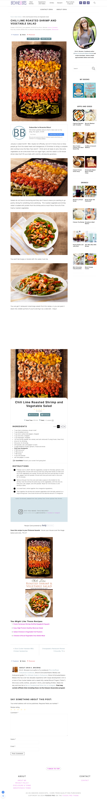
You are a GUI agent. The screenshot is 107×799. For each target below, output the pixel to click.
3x (64, 426)
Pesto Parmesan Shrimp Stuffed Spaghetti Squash (31, 624)
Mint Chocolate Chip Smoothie (77, 267)
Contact (85, 780)
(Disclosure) (55, 29)
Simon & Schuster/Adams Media (83, 53)
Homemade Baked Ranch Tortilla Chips (90, 171)
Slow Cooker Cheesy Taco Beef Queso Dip (78, 147)
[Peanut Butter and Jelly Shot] (78, 236)
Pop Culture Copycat (70, 2)
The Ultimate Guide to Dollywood (36, 675)
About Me (22, 780)
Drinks (52, 3)
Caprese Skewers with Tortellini (78, 124)
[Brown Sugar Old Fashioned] (90, 191)
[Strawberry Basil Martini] (90, 214)
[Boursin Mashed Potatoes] (90, 115)
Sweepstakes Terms (22, 788)
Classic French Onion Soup (77, 170)
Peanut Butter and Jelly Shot (78, 245)
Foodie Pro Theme (70, 795)
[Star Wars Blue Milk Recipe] (90, 236)
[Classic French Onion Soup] (78, 162)
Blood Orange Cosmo (89, 267)
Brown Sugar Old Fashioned (90, 200)
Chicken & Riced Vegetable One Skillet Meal (29, 635)
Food (12, 16)
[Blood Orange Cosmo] (90, 259)
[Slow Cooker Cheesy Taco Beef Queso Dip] (78, 138)
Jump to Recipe (33, 38)
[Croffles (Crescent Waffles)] (90, 138)
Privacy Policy (22, 783)
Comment (14, 712)
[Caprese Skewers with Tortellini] (78, 115)
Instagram (57, 512)
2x (61, 426)
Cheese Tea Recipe (78, 222)
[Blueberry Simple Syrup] (78, 191)
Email (13, 746)
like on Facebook (31, 685)
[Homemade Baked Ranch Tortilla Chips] (90, 162)
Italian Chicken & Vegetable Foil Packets (27, 632)
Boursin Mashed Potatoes (89, 124)
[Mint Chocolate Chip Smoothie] (78, 259)
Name (13, 739)
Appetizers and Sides (42, 2)
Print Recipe (46, 38)
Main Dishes (31, 2)
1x (58, 426)
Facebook (50, 512)
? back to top (53, 768)
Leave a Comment (53, 27)
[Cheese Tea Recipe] (78, 214)
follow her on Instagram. (47, 685)
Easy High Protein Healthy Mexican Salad (28, 628)
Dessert (59, 3)
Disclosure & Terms (22, 785)
